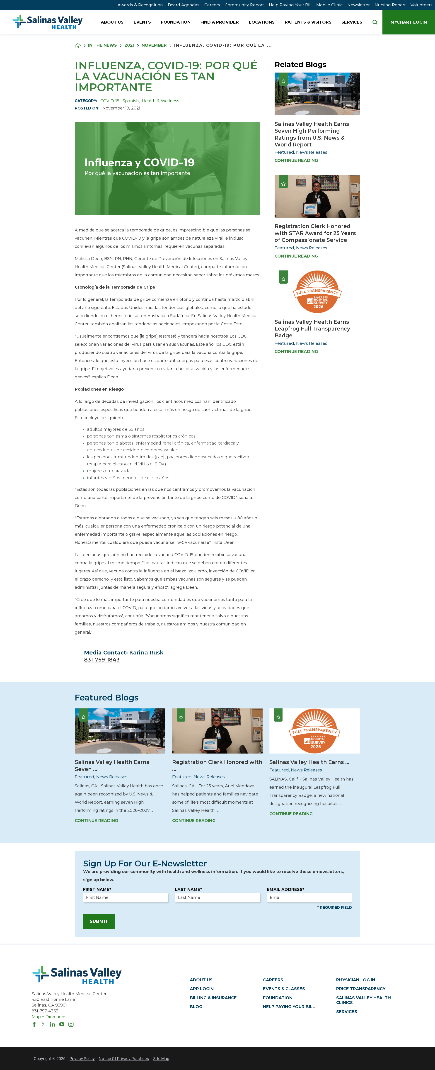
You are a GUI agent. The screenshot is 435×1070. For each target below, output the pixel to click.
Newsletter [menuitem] (359, 4)
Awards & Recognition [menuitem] (140, 4)
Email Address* (285, 889)
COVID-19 (109, 100)
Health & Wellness (160, 100)
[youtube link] (62, 1024)
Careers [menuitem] (212, 4)
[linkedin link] (52, 1024)
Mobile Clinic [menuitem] (329, 4)
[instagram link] (71, 1024)
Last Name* (188, 889)
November (154, 45)
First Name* (97, 889)
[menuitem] (112, 22)
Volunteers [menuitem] (422, 4)
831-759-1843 (102, 659)
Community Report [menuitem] (244, 4)
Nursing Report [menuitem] (390, 4)
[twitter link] (43, 1024)
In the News (102, 45)
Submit (99, 921)
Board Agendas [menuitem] (183, 4)
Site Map (161, 1058)
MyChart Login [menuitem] (409, 22)
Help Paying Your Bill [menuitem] (290, 4)
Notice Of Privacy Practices (124, 1058)
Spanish (131, 100)
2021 (129, 45)
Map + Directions (49, 1016)
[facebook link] (34, 1024)
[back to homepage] (78, 46)
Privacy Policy (82, 1058)
